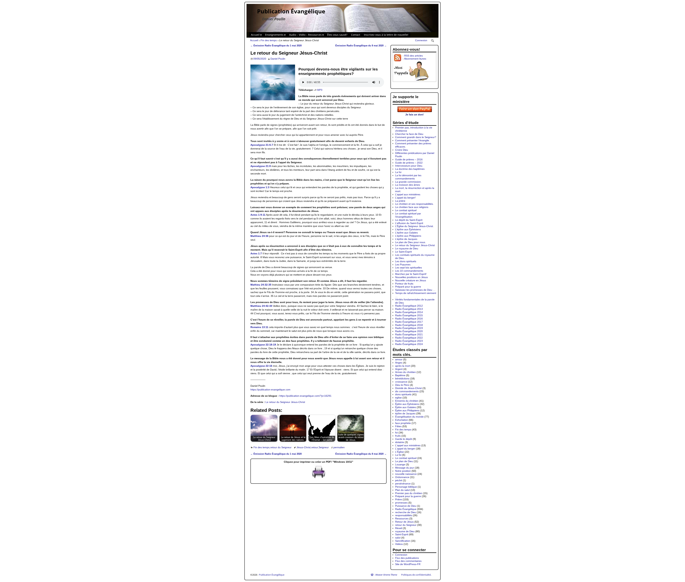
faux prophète (403, 423)
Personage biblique (406, 486)
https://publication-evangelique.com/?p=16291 (305, 395)
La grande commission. (408, 181)
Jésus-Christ (303, 447)
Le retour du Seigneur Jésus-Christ (285, 402)
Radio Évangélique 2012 (409, 305)
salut (397, 537)
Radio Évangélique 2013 (409, 308)
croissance (401, 381)
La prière (400, 200)
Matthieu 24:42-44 (261, 305)
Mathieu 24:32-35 (260, 284)
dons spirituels (403, 394)
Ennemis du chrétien (406, 400)
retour (314, 447)
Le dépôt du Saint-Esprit (408, 219)
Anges (398, 362)
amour (398, 359)
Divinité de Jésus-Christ (408, 388)
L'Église (399, 451)
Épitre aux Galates (405, 407)
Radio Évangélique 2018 (409, 325)
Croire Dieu (401, 149)
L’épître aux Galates (406, 232)
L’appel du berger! (405, 197)
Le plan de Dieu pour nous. (410, 242)
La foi (398, 172)
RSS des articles (413, 55)
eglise (398, 397)
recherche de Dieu (405, 512)
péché (398, 480)
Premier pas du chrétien (408, 493)
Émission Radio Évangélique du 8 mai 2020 (361, 45)
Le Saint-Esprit (403, 251)
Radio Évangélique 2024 (409, 344)
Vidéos (399, 544)
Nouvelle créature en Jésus (410, 280)
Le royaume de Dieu (406, 248)
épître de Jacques (405, 413)
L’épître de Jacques (406, 239)
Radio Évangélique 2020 (409, 331)
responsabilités (403, 515)
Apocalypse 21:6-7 (261, 144)
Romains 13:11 (259, 327)
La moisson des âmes (407, 184)
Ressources (402, 518)
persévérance (403, 483)
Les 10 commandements (409, 270)
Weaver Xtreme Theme (386, 574)
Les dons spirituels (405, 261)
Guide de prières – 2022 (409, 162)
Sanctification (402, 540)
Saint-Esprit (401, 534)
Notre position (403, 470)
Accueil (255, 34)
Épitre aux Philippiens (407, 410)
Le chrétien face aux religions (411, 207)
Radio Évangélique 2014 (409, 312)
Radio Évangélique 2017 (409, 321)
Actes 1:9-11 (257, 214)
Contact (355, 34)
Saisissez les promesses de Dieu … (415, 289)
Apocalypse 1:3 (259, 187)
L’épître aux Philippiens (408, 235)
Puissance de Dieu (405, 505)
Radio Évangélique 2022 (409, 337)
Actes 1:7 (256, 253)
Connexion (421, 40)
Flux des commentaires (408, 561)
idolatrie (399, 442)
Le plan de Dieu (404, 461)
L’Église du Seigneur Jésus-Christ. (414, 226)
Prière (398, 499)
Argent (399, 369)
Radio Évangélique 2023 (409, 340)
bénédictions (402, 378)
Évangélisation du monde (409, 416)
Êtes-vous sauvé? (337, 34)
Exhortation (401, 419)
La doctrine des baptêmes (410, 168)
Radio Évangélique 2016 (409, 318)
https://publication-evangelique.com (270, 389)
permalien (339, 447)
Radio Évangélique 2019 (409, 328)
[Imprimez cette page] (319, 478)
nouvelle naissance (406, 473)
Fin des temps (269, 40)
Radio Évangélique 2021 (409, 334)
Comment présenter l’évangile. (412, 140)
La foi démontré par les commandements (408, 177)
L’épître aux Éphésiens (408, 229)
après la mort (402, 365)
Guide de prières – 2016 (409, 159)
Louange (400, 464)
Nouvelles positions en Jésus (411, 277)
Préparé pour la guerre (408, 286)
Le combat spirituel (406, 210)
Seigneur (324, 447)
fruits (398, 435)
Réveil (398, 528)
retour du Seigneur (280, 447)
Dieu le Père (402, 384)
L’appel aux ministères (407, 194)
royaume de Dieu (405, 531)
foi (396, 432)
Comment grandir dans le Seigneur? (415, 137)
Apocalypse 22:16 (261, 365)
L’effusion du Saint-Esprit (409, 223)
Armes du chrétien (405, 372)
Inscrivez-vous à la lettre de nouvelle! (386, 34)
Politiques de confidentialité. (416, 574)
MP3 (319, 89)
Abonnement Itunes (415, 58)
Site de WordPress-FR (407, 564)
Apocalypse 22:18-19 (263, 344)
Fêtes (398, 426)
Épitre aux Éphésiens (407, 404)
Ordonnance (402, 477)
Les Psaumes (402, 264)
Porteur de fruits (404, 283)
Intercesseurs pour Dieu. (409, 165)
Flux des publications (407, 557)
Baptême (400, 375)
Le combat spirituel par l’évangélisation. (408, 215)
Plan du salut (402, 490)
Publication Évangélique (291, 11)
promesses (401, 502)
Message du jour (404, 467)
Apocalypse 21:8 (260, 166)
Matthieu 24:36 (259, 236)
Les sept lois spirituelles (408, 267)
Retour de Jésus (404, 521)
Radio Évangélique (405, 509)
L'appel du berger (405, 448)
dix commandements (407, 391)
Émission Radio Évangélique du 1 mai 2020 (276, 45)
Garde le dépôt (403, 439)
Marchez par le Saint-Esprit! (411, 274)
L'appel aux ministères (407, 445)
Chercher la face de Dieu (409, 134)
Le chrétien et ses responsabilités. (414, 203)
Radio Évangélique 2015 (409, 315)
